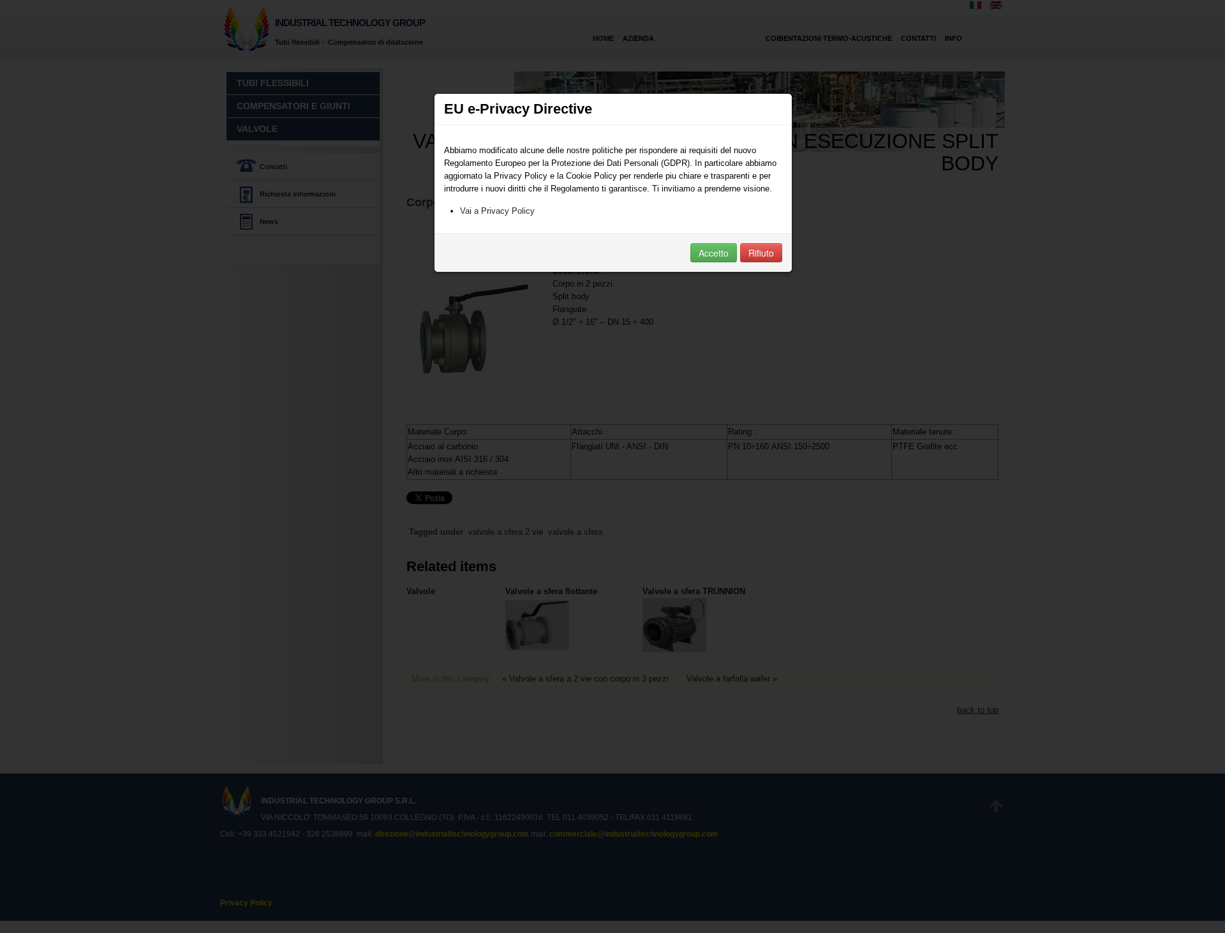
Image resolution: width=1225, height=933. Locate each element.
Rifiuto (761, 252)
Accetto (714, 252)
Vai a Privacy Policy (497, 211)
